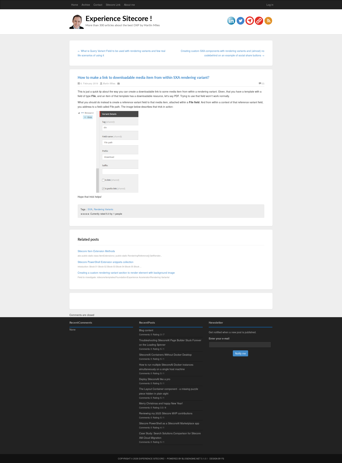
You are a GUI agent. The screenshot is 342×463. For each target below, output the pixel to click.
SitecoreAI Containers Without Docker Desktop (165, 354)
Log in (269, 4)
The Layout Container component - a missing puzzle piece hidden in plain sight (168, 391)
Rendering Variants (103, 209)
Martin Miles (109, 83)
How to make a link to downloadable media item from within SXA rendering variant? (143, 78)
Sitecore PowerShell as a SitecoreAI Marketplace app (169, 423)
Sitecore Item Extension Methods (96, 251)
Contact (98, 4)
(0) (263, 83)
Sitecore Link (113, 4)
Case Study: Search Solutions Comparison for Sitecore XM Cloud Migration (170, 435)
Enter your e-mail (219, 338)
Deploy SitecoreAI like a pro (154, 379)
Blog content (146, 330)
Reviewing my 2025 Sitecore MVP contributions (165, 413)
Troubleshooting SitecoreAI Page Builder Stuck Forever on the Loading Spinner (170, 342)
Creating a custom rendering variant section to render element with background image (126, 272)
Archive (86, 4)
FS (222, 458)
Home (74, 4)
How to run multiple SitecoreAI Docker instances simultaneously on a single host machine (166, 367)
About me (129, 4)
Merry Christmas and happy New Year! (161, 403)
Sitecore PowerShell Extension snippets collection (105, 262)
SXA (90, 209)
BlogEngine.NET (191, 458)
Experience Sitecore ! (119, 18)
